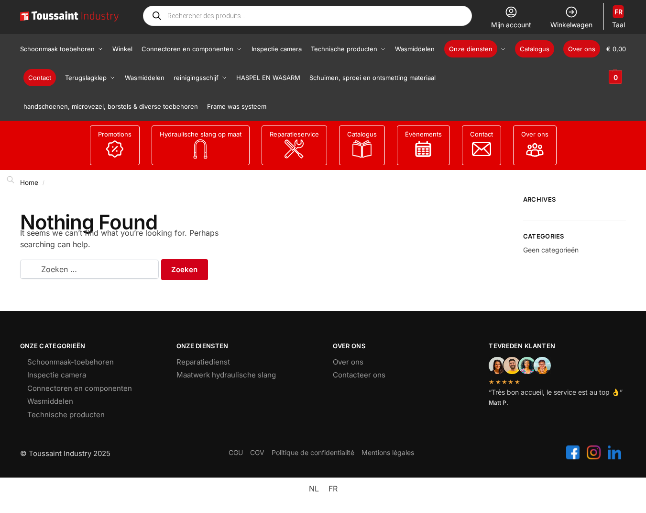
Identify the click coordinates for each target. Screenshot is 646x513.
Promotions (114, 134)
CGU (236, 452)
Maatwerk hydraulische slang (226, 374)
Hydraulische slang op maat (200, 134)
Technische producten (66, 414)
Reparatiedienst (203, 361)
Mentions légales (387, 452)
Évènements (423, 134)
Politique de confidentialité (313, 452)
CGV (257, 452)
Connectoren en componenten (79, 388)
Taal (618, 18)
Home (29, 182)
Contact (481, 134)
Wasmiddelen (50, 401)
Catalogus (362, 134)
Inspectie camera (56, 374)
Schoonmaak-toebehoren (70, 361)
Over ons (534, 134)
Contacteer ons (359, 374)
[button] (616, 63)
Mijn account (511, 25)
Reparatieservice (294, 134)
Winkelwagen (571, 25)
